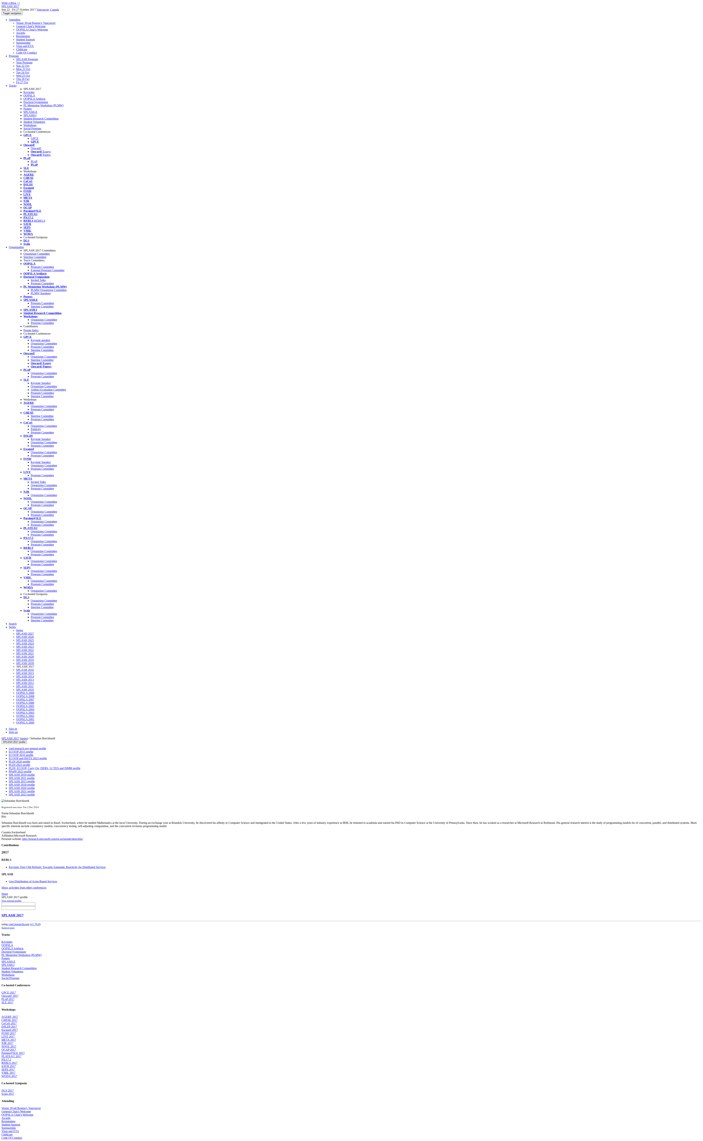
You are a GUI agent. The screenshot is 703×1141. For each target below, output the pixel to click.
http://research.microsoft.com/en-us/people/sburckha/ (52, 838)
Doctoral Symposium (35, 102)
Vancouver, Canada (47, 9)
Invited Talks (38, 280)
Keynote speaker (40, 340)
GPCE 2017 (8, 992)
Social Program (32, 128)
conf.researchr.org (18, 924)
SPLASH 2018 (25, 663)
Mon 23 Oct (23, 69)
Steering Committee (34, 257)
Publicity (36, 429)
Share (4, 893)
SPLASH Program (27, 59)
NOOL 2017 (8, 1046)
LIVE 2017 (8, 1036)
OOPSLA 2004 (25, 709)
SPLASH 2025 (25, 640)
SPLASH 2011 (25, 686)
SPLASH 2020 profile (22, 788)
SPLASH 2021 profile (22, 791)
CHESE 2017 (9, 1020)
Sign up (13, 732)
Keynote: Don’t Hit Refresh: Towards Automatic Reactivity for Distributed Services (57, 867)
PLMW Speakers (41, 293)
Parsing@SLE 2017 (13, 1053)
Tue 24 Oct (22, 72)
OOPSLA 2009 (25, 692)
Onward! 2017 (9, 995)
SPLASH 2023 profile (22, 794)
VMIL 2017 (8, 1072)
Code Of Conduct (26, 52)
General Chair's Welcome (31, 26)
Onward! (36, 148)
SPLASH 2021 (25, 653)
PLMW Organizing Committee (49, 290)
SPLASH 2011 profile (22, 778)
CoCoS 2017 (9, 1023)
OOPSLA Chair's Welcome (32, 29)
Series (19, 630)
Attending (14, 19)
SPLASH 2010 (25, 689)
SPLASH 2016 (25, 669)
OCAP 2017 (8, 1049)
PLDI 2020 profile (19, 761)
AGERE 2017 (9, 1016)
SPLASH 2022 (25, 650)
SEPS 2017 (8, 1069)
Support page (8, 927)
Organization (16, 247)
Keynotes (28, 92)
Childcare (21, 49)
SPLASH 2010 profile (22, 774)
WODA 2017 (9, 1076)
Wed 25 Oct (23, 75)
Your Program (24, 62)
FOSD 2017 (8, 1033)
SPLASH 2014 (25, 676)
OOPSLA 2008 (25, 696)
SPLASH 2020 (25, 656)
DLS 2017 (7, 1090)
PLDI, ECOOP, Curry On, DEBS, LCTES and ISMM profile (44, 768)
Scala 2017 (7, 1093)
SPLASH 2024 (25, 643)
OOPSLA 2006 (25, 702)
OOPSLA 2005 (25, 706)
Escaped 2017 (9, 1029)
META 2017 (8, 1039)
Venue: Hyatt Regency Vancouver (35, 23)
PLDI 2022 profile (19, 764)
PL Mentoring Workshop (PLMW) (43, 105)
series (24, 738)
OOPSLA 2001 (25, 719)
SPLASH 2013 (25, 679)
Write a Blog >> (10, 3)
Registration (23, 36)
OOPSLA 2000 (25, 722)
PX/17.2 (6, 1059)
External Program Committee (47, 270)
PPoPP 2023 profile (20, 771)
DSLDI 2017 (9, 1026)
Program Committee (42, 266)
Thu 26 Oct (22, 79)
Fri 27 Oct (22, 82)
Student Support (25, 39)
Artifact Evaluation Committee (48, 389)
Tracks (12, 85)
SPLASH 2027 (25, 633)
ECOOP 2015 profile (21, 751)
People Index (31, 330)
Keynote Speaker (41, 383)
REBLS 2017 (9, 1062)
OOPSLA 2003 (25, 712)
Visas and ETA (25, 46)
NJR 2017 (7, 1043)
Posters (27, 108)
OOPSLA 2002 (25, 716)
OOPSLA (29, 95)
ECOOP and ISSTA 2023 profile (28, 758)
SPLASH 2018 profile (22, 784)
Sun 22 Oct (22, 65)
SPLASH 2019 (25, 660)
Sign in (13, 728)
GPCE (34, 138)
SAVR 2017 (8, 1066)
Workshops (29, 125)
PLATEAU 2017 (11, 1056)
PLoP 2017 (7, 999)
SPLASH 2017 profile (14, 742)
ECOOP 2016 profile (21, 755)
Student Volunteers (34, 121)
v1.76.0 (35, 924)
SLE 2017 (7, 1002)
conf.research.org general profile (27, 748)
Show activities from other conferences (23, 887)
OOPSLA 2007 (25, 699)
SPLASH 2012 (25, 683)
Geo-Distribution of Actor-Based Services (33, 881)
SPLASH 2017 (10, 738)
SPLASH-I (29, 115)
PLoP (34, 161)
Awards (20, 32)
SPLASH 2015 (25, 673)
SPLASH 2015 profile (22, 781)
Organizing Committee (36, 253)
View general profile (11, 900)
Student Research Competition (41, 118)
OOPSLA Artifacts (34, 98)
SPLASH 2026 (25, 636)
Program (14, 56)
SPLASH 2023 (25, 646)
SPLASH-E (30, 112)
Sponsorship (23, 42)
